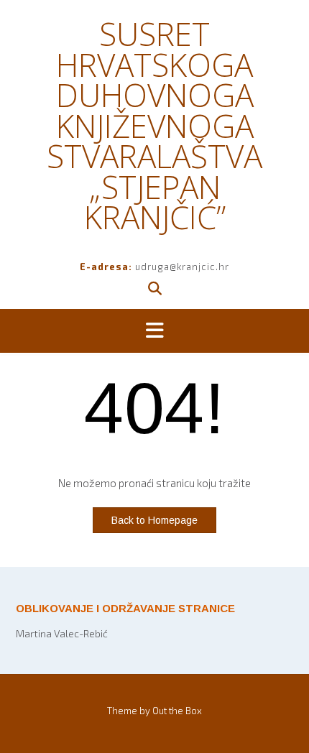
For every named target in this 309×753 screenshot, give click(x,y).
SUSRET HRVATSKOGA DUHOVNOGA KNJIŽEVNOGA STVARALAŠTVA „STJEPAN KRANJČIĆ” (154, 125)
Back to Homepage (154, 520)
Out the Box (177, 710)
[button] (154, 331)
